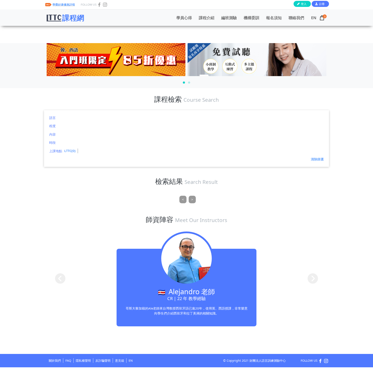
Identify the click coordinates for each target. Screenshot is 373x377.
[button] (183, 82)
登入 (304, 4)
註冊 (322, 4)
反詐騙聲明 (103, 360)
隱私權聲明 (83, 360)
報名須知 (274, 17)
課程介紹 (206, 17)
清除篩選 (317, 159)
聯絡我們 (296, 17)
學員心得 (184, 17)
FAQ (68, 360)
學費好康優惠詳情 (63, 4)
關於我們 (55, 360)
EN (313, 17)
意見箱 (119, 360)
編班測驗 (229, 17)
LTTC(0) (70, 151)
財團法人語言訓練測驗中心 (268, 360)
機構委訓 (251, 17)
